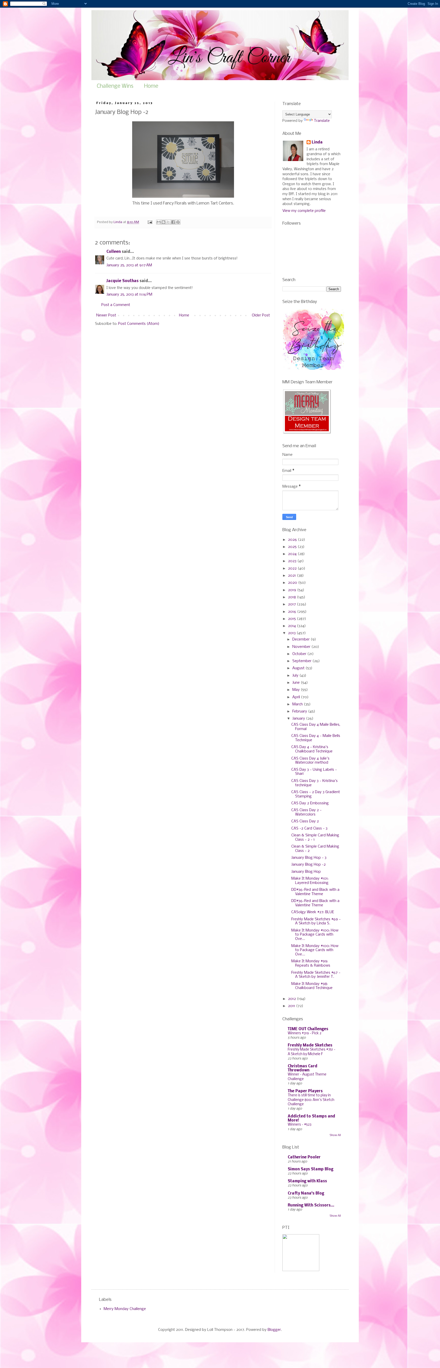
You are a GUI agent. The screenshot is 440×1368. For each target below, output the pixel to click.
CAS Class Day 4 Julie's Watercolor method (310, 760)
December (301, 639)
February (300, 711)
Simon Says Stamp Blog (310, 1169)
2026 (293, 540)
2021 (292, 576)
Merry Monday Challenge (125, 1309)
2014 (292, 626)
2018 (292, 597)
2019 (292, 590)
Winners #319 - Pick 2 (304, 1033)
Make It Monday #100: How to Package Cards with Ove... (314, 934)
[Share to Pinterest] (178, 222)
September (302, 661)
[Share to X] (168, 222)
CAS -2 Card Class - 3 (309, 828)
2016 (292, 612)
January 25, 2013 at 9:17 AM (129, 265)
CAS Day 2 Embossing (310, 803)
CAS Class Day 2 (305, 821)
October (299, 654)
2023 (292, 561)
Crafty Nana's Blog (306, 1193)
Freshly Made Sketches (310, 1045)
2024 (293, 554)
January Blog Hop (306, 872)
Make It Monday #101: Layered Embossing (309, 881)
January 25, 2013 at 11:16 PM (129, 295)
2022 (293, 568)
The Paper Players (305, 1091)
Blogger (274, 1330)
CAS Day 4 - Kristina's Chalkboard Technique (312, 749)
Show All (335, 1135)
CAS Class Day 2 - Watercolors (306, 812)
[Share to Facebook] (173, 222)
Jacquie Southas (122, 281)
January (299, 719)
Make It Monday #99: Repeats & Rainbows (310, 963)
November (301, 647)
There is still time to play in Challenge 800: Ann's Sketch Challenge (311, 1100)
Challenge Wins (115, 86)
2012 (292, 999)
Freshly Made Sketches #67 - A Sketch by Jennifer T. (315, 975)
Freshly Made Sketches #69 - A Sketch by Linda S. (316, 921)
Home (151, 86)
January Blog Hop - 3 (308, 858)
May (296, 690)
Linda (317, 142)
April (296, 697)
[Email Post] (149, 222)
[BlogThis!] (163, 222)
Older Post (261, 315)
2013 (292, 633)
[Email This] (158, 222)
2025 (293, 547)
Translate (322, 121)
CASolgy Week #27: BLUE (312, 912)
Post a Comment (115, 305)
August (299, 668)
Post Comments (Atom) (138, 324)
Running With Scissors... (311, 1205)
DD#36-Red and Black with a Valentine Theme (315, 892)
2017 (292, 604)
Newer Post (106, 315)
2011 (292, 1006)
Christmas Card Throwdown (302, 1068)
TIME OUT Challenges (308, 1029)
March (298, 704)
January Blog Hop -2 (308, 865)
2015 (292, 619)
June (296, 683)
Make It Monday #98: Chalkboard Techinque (312, 986)
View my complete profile (304, 211)
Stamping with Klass (307, 1181)
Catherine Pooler (304, 1157)
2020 (293, 583)
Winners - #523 (299, 1125)
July (295, 676)
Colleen (113, 252)
